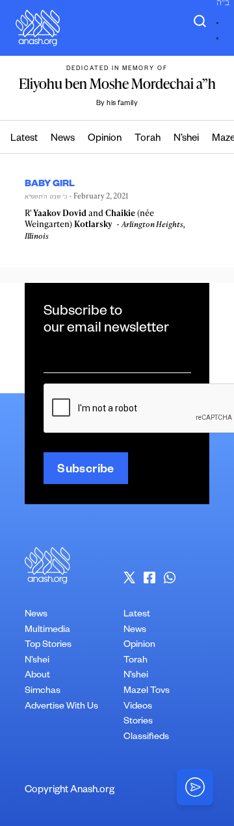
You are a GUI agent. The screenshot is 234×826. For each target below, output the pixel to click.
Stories (138, 722)
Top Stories (48, 645)
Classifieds (146, 738)
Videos (138, 707)
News (63, 139)
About (37, 676)
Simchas (42, 691)
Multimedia (47, 631)
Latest (24, 139)
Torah (148, 139)
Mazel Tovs (147, 691)
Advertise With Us (61, 707)
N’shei (186, 139)
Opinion (105, 139)
